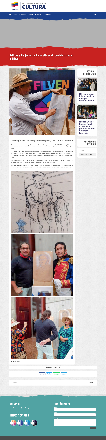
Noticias (30, 15)
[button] (95, 15)
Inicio (15, 15)
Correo (55, 412)
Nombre (56, 407)
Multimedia (38, 15)
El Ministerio (22, 15)
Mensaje (56, 418)
